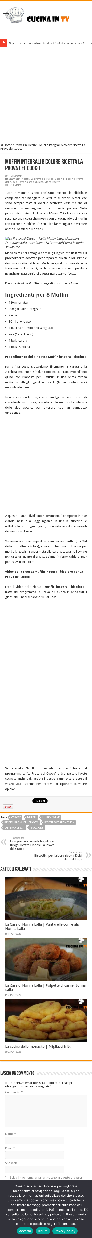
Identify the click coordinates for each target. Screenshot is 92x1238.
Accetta (25, 1231)
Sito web (11, 1163)
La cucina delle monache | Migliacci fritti (38, 1046)
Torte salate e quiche (30, 181)
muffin (31, 817)
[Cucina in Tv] (46, 17)
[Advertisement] (46, 95)
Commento (14, 1092)
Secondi (60, 178)
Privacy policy (65, 1231)
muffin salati (51, 817)
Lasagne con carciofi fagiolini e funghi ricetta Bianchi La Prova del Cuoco (32, 843)
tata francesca (14, 827)
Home (7, 145)
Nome (10, 1134)
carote (16, 817)
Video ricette (52, 181)
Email (10, 1148)
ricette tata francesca (59, 822)
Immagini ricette (26, 145)
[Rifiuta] (86, 1209)
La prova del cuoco (42, 178)
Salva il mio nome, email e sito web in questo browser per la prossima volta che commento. (43, 1179)
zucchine (37, 827)
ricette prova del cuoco (21, 822)
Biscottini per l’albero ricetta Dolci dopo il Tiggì (58, 856)
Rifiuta (43, 1231)
